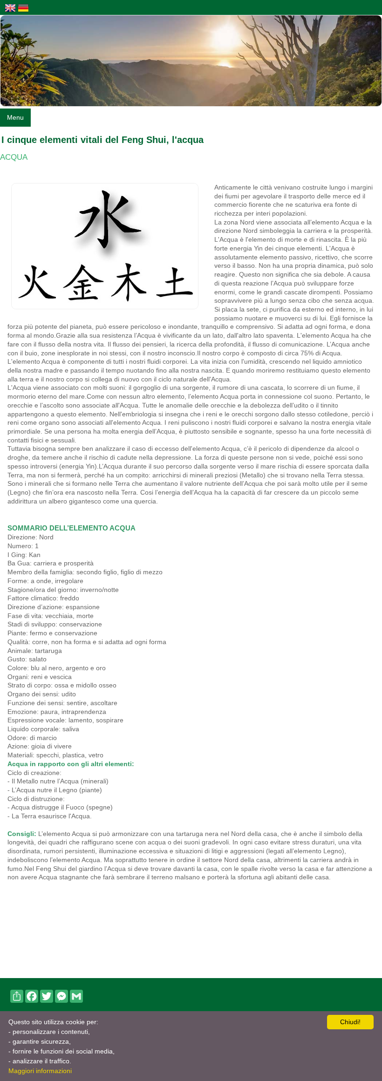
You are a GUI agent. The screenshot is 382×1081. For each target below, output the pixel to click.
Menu (15, 117)
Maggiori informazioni (40, 1070)
